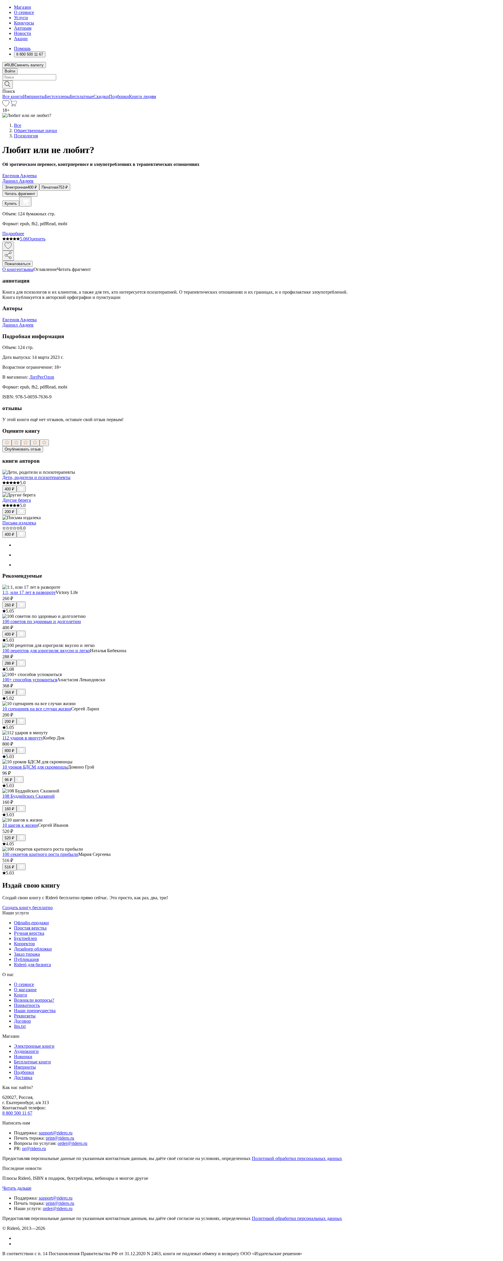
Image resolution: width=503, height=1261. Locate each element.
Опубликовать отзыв (23, 449)
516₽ (9, 867)
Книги (20, 994)
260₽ (9, 605)
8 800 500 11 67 (17, 1113)
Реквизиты (25, 1015)
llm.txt (20, 1026)
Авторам (22, 28)
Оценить (36, 238)
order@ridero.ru (72, 1143)
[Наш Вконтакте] (17, 1238)
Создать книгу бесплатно (27, 907)
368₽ (9, 692)
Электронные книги (34, 1046)
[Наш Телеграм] (16, 1243)
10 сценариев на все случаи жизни (36, 708)
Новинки (23, 1056)
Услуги (21, 17)
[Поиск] (7, 84)
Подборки (119, 96)
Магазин (22, 7)
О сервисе (24, 12)
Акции (21, 38)
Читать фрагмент (20, 193)
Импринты (34, 96)
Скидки (101, 96)
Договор (22, 1021)
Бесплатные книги (32, 1061)
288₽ (9, 663)
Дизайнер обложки (33, 948)
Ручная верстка (29, 933)
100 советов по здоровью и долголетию (41, 621)
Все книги (12, 96)
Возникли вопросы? (34, 1000)
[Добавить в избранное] (8, 246)
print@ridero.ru (60, 1138)
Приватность (27, 1005)
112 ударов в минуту (22, 737)
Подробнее (13, 233)
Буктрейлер (25, 938)
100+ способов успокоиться (29, 679)
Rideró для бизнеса (32, 964)
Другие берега (16, 500)
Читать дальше (16, 1188)
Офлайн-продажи (31, 922)
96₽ (8, 780)
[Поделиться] (8, 256)
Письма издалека (19, 522)
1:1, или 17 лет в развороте (29, 592)
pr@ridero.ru (34, 1148)
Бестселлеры (57, 96)
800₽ (9, 751)
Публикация (26, 959)
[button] (251, 84)
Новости (22, 33)
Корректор (24, 943)
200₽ (9, 512)
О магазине (25, 989)
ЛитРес (36, 377)
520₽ (9, 838)
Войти (10, 71)
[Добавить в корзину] (25, 202)
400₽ (9, 489)
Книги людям (142, 96)
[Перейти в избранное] (5, 104)
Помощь (22, 48)
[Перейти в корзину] (13, 104)
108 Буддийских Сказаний (28, 796)
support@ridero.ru (55, 1132)
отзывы (26, 269)
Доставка (23, 1077)
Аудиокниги (26, 1051)
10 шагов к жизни (20, 825)
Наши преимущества (35, 1010)
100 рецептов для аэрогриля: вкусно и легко (46, 650)
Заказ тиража (27, 954)
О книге (10, 269)
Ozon (49, 377)
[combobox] (251, 77)
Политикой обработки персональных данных (297, 1158)
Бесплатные (81, 96)
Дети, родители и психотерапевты (36, 477)
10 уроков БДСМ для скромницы (35, 767)
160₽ (9, 809)
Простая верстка (30, 927)
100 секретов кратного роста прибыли (40, 854)
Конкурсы (24, 22)
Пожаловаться (17, 264)
